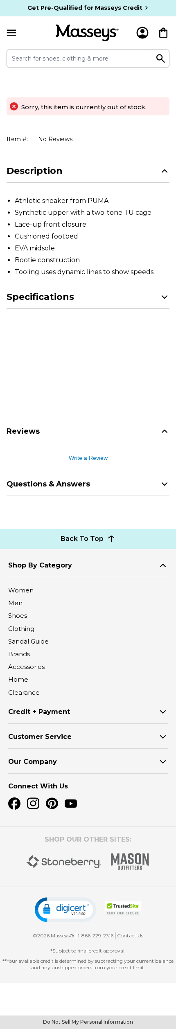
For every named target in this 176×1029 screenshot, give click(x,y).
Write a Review (88, 458)
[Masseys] (87, 33)
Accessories (26, 667)
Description (35, 170)
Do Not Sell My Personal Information (88, 1022)
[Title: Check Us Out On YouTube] (71, 803)
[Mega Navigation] (11, 33)
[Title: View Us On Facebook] (14, 803)
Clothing (21, 629)
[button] (65, 909)
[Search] (160, 59)
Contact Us (130, 935)
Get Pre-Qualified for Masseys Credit (84, 7)
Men (15, 603)
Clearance (24, 692)
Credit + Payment (39, 712)
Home (18, 679)
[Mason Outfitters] (129, 861)
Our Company (32, 762)
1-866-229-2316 (95, 935)
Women (21, 590)
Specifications (40, 296)
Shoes (17, 615)
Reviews (23, 431)
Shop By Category (40, 565)
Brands (19, 654)
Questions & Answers (48, 484)
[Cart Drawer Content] (163, 33)
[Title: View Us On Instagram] (33, 803)
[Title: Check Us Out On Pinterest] (52, 803)
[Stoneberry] (63, 862)
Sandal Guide (28, 641)
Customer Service (40, 737)
